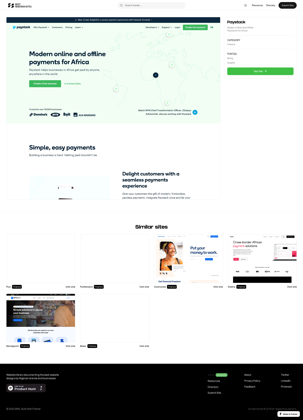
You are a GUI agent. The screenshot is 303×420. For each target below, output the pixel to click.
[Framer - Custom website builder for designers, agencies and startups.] (288, 414)
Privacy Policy (252, 380)
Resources (257, 5)
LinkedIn (286, 380)
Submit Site (214, 392)
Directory (270, 5)
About (247, 374)
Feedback (249, 386)
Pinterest (286, 386)
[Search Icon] (153, 5)
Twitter (285, 374)
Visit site (70, 286)
